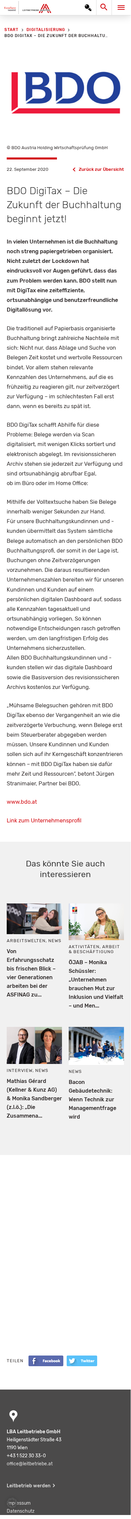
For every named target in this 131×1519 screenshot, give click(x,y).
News (54, 940)
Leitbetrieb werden (29, 1486)
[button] (12, 1503)
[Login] (88, 7)
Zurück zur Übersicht (101, 169)
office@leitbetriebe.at (30, 1464)
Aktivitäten (84, 946)
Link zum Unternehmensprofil (44, 820)
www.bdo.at (22, 802)
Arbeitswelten (26, 940)
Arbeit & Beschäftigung (94, 949)
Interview (19, 1070)
